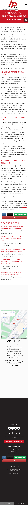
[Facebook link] (9, 428)
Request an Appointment (14, 441)
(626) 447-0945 (14, 366)
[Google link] (15, 428)
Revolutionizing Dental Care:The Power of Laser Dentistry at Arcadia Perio (12, 261)
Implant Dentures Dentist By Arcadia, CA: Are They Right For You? (12, 238)
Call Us (8, 503)
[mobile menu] (26, 5)
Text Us (22, 503)
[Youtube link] (18, 428)
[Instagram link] (12, 428)
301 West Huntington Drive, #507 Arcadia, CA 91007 (14, 470)
